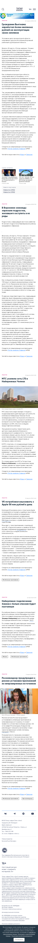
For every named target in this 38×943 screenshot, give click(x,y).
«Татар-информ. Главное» (16, 149)
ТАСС (31, 620)
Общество (4, 20)
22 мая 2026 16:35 (31, 597)
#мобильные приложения (10, 580)
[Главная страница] (19, 9)
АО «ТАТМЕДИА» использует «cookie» (12, 915)
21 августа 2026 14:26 (30, 498)
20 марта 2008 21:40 (30, 21)
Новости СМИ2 (9, 190)
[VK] (5, 813)
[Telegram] (14, 813)
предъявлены (21, 529)
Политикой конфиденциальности (22, 936)
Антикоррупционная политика (10, 912)
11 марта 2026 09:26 (31, 674)
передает (5, 732)
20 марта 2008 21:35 (30, 204)
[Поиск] (3, 9)
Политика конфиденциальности (11, 923)
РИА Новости (6, 520)
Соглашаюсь (19, 939)
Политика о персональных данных (12, 909)
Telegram (29, 154)
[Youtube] (32, 813)
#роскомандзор (28, 798)
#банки (5, 656)
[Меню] (34, 9)
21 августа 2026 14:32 (30, 375)
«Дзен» (22, 154)
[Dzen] (23, 814)
